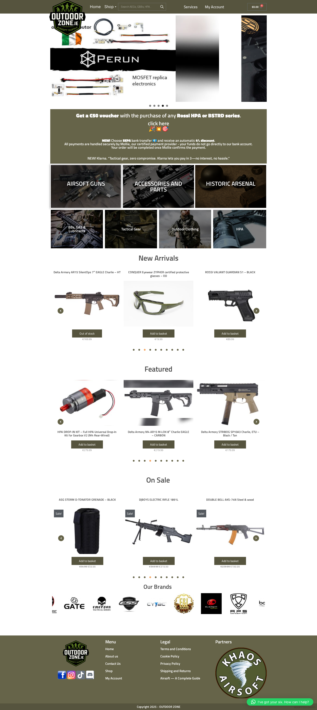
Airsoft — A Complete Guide (180, 678)
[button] (60, 311)
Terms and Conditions (175, 648)
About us (111, 656)
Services (191, 7)
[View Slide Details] (158, 58)
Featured (158, 369)
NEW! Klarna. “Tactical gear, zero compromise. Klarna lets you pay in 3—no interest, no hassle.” (159, 158)
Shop (109, 6)
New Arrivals (158, 258)
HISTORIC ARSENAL (230, 183)
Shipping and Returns (175, 670)
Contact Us (113, 663)
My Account (214, 7)
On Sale (158, 479)
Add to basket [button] (87, 333)
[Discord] (90, 675)
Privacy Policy (170, 663)
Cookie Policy (169, 656)
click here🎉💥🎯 (158, 123)
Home (95, 6)
